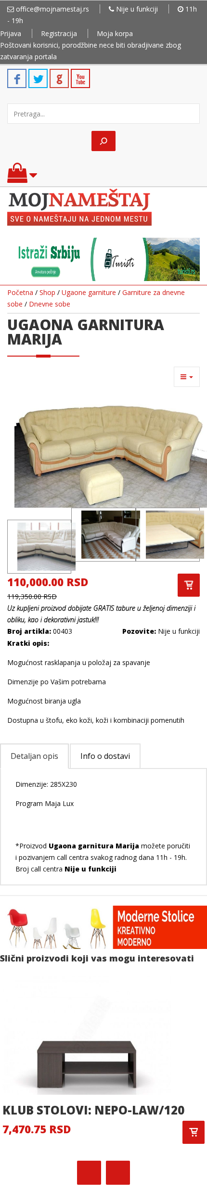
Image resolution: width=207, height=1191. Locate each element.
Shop (47, 292)
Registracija (59, 33)
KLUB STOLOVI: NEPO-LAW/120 (93, 1110)
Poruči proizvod (189, 585)
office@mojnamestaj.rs (52, 8)
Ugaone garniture (89, 292)
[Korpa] (22, 177)
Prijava (10, 33)
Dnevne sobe (49, 303)
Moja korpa (115, 33)
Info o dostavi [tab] (105, 756)
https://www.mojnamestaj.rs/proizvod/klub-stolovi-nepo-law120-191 (193, 1132)
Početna (20, 292)
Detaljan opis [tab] (34, 756)
